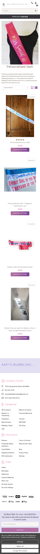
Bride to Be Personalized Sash (20, 267)
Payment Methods (8, 477)
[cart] (37, 5)
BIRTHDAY (22, 422)
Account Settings (7, 487)
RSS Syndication (7, 456)
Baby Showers (6, 422)
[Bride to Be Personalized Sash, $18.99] (20, 243)
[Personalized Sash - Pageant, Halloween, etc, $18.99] (20, 180)
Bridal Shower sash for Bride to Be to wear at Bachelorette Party (20, 329)
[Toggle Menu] (3, 4)
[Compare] (33, 97)
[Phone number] (33, 3)
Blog (20, 449)
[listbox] (16, 87)
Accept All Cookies (20, 551)
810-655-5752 (9, 390)
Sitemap (22, 456)
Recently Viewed (7, 484)
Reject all (20, 546)
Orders (4, 467)
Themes (22, 419)
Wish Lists (5, 481)
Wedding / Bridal (7, 425)
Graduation (5, 419)
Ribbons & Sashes (25, 410)
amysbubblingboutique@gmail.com (16, 394)
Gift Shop (22, 425)
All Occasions (6, 410)
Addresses (5, 474)
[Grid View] (32, 87)
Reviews (4, 440)
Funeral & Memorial (25, 413)
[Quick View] (29, 97)
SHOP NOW (24, 16)
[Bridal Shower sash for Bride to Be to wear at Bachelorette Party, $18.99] (20, 304)
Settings (20, 542)
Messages (5, 471)
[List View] (36, 87)
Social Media (6, 449)
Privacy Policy (23, 453)
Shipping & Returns (8, 453)
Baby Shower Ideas (25, 444)
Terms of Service (25, 440)
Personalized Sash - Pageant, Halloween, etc (20, 205)
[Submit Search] (35, 11)
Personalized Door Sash (20, 142)
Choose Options (21, 150)
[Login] (36, 3)
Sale (3, 429)
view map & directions (12, 398)
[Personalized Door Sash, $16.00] (20, 116)
